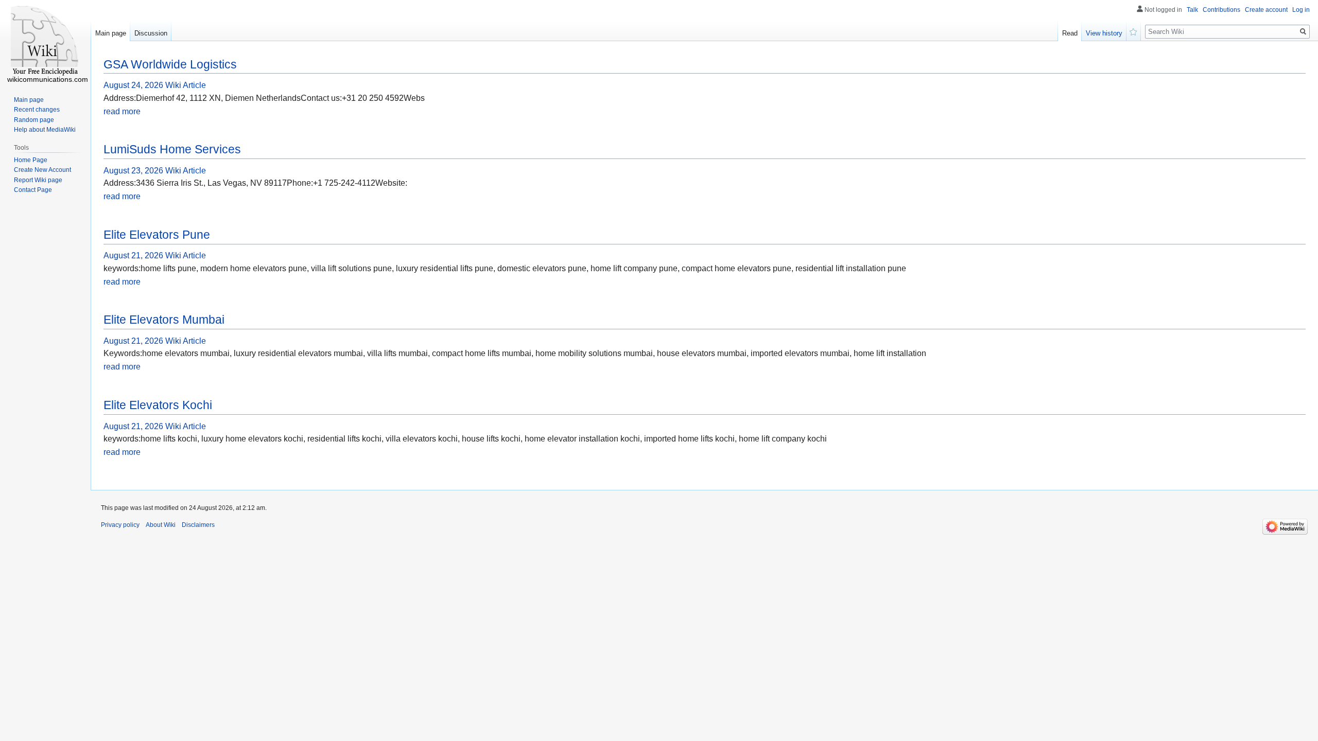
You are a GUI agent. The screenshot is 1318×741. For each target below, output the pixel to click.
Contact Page (33, 189)
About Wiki (161, 524)
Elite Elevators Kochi (157, 405)
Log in (1301, 9)
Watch (1133, 31)
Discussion (150, 33)
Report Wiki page (38, 180)
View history (1104, 33)
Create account (1266, 9)
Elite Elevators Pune (156, 234)
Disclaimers (198, 524)
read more (122, 111)
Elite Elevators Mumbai (163, 319)
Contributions (1221, 9)
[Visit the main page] (45, 41)
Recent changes (37, 109)
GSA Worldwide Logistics (170, 64)
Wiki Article (185, 85)
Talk (1192, 9)
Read (1070, 33)
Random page (34, 119)
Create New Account (42, 169)
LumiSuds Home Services (172, 149)
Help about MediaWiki (45, 129)
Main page (110, 33)
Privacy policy (120, 524)
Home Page (30, 160)
